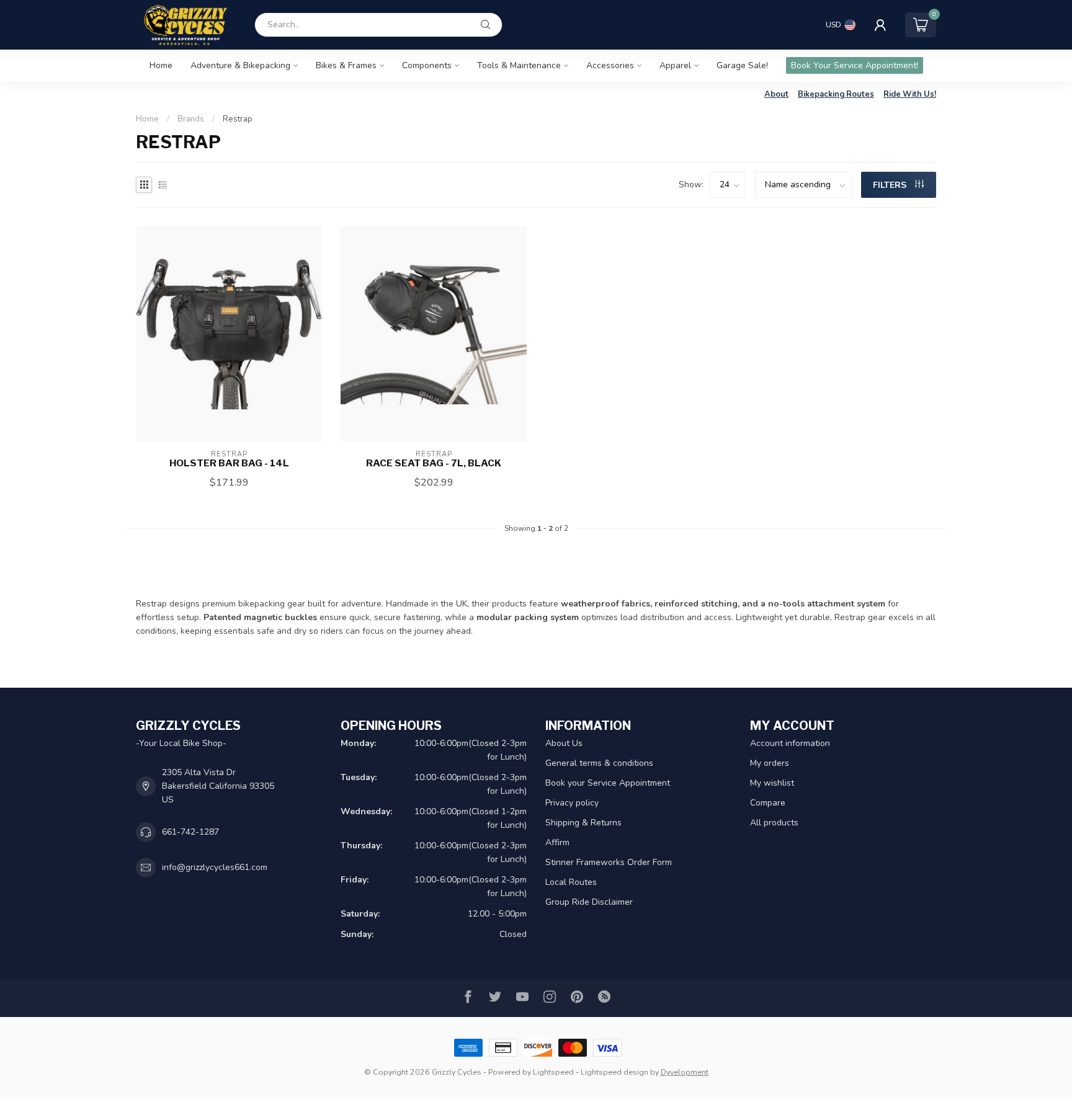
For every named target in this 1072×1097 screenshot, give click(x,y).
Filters (891, 185)
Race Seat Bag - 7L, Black (433, 463)
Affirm (557, 842)
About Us (564, 743)
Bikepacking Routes (836, 94)
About (776, 94)
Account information (790, 743)
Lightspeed (553, 1072)
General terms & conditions (599, 763)
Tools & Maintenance (519, 65)
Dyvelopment (684, 1072)
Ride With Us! (909, 94)
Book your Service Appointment (607, 783)
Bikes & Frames (346, 65)
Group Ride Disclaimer (589, 902)
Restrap (237, 119)
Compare (767, 803)
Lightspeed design (614, 1072)
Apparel (675, 65)
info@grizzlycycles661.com (214, 867)
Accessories (610, 65)
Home (161, 65)
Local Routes (571, 882)
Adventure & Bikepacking (240, 65)
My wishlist (772, 783)
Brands (190, 119)
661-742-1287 (190, 832)
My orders (769, 763)
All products (774, 822)
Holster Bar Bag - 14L (229, 463)
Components (427, 65)
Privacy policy (572, 803)
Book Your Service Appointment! (854, 65)
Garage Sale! (742, 65)
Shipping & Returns (583, 822)
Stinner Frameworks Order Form (608, 862)
